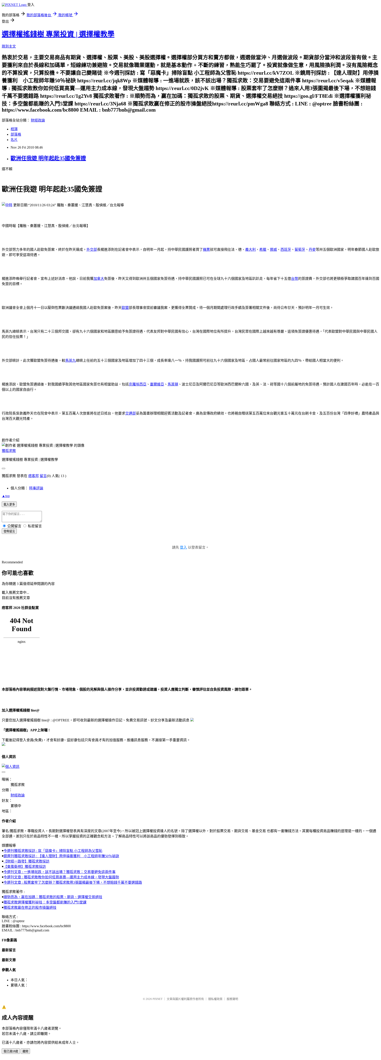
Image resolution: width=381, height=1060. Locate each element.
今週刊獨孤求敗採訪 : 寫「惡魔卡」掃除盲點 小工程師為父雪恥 (53, 851)
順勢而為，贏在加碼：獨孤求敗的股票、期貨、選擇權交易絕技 (53, 897)
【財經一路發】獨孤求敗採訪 (26, 861)
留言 (43, 476)
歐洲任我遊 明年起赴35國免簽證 (48, 158)
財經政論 (38, 120)
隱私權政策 (215, 999)
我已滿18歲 (11, 1051)
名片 (14, 140)
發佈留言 (9, 531)
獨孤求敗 (9, 451)
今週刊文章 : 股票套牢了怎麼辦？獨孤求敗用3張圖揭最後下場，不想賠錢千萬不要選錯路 (73, 882)
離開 (25, 1051)
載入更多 (9, 504)
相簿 (14, 129)
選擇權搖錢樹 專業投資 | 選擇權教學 (58, 34)
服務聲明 (232, 999)
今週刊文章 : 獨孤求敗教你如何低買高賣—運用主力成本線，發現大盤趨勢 (61, 877)
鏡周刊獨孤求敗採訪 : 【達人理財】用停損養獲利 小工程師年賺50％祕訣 (61, 856)
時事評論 (36, 488)
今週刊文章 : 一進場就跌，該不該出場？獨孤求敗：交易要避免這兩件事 (60, 872)
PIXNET (157, 999)
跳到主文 (9, 46)
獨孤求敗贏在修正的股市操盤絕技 (30, 907)
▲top (6, 496)
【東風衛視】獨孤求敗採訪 (25, 866)
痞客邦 (33, 476)
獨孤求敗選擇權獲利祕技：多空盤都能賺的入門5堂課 (45, 902)
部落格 (16, 134)
